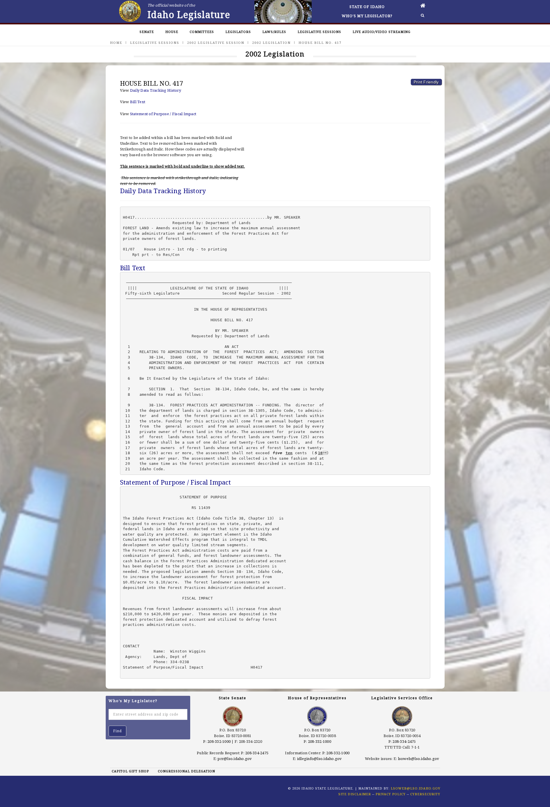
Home (116, 42)
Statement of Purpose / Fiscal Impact (163, 113)
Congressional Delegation (186, 771)
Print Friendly (426, 82)
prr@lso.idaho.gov (234, 758)
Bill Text (137, 101)
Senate (147, 32)
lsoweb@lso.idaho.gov (418, 758)
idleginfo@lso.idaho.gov (319, 758)
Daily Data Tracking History (155, 90)
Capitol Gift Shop (130, 771)
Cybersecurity (425, 794)
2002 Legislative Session (215, 42)
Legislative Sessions (319, 32)
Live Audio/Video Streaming (381, 32)
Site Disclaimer (354, 794)
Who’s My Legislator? (367, 15)
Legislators (238, 32)
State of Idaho (367, 6)
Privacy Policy (391, 794)
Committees (202, 32)
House (171, 32)
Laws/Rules (274, 32)
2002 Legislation (271, 42)
